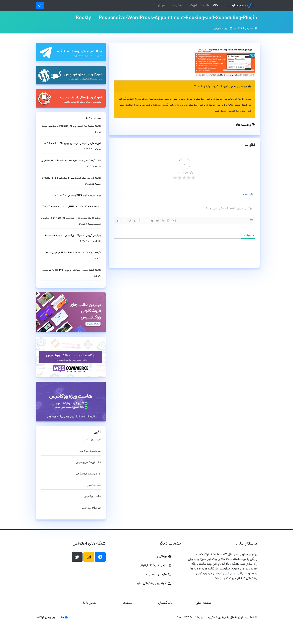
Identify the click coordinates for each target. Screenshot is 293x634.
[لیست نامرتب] (146, 221)
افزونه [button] (193, 5)
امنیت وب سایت (157, 574)
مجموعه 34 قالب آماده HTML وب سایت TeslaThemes (71, 207)
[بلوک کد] (157, 221)
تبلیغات (128, 603)
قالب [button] (206, 5)
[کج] (124, 221)
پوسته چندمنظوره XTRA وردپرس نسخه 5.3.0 (77, 195)
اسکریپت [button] (177, 5)
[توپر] (118, 221)
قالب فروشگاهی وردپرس (88, 462)
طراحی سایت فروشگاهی (88, 474)
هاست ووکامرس (92, 497)
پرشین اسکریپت (237, 5)
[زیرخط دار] (129, 221)
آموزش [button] (161, 5)
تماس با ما (89, 603)
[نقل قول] (152, 221)
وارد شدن (248, 195)
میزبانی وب (160, 556)
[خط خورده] (135, 221)
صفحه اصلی (203, 603)
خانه (214, 5)
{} (168, 220)
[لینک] (163, 221)
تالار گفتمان (165, 603)
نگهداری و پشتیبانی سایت (151, 583)
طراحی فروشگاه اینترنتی (153, 565)
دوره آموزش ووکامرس (90, 451)
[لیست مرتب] (141, 221)
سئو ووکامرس (94, 485)
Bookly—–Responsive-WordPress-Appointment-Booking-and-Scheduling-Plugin (166, 18)
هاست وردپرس (54, 617)
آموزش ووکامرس (92, 440)
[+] (174, 220)
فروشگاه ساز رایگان (91, 508)
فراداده (40, 617)
